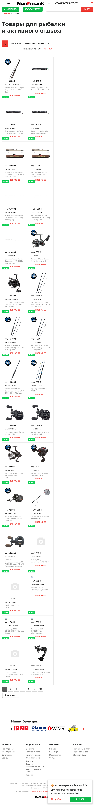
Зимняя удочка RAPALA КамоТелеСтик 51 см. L (39, 132)
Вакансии (29, 775)
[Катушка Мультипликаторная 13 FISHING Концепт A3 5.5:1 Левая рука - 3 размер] (15, 541)
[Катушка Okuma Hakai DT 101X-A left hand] (15, 413)
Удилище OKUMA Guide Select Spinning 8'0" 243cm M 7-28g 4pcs (14, 348)
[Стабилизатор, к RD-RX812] (15, 586)
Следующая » (11, 695)
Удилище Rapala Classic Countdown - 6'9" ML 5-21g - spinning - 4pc (40, 174)
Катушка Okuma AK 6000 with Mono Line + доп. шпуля (14, 475)
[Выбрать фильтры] (5, 43)
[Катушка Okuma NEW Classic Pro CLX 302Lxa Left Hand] (15, 497)
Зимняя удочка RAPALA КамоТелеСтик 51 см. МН (40, 89)
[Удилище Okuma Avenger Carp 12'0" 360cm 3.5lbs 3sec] (15, 68)
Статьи (52, 758)
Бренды (5, 758)
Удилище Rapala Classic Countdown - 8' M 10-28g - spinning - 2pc (14, 261)
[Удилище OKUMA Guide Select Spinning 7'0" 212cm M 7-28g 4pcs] (40, 326)
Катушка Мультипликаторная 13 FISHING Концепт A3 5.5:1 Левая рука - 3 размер (14, 563)
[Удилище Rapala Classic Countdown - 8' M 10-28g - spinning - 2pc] (15, 240)
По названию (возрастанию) (36, 43)
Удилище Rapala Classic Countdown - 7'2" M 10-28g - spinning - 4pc (14, 174)
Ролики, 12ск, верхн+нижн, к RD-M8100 (40, 561)
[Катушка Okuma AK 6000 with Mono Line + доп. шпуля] (15, 454)
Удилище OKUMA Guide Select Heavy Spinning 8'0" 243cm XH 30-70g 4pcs (14, 391)
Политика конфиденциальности (35, 765)
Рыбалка (53, 749)
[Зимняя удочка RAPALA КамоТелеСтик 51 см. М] (15, 112)
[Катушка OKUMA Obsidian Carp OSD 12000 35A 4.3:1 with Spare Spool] (15, 283)
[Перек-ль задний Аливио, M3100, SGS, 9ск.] (40, 653)
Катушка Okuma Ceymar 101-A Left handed (39, 474)
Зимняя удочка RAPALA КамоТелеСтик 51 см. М (14, 132)
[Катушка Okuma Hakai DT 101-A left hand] (40, 413)
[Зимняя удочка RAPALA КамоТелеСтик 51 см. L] (40, 112)
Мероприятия (55, 755)
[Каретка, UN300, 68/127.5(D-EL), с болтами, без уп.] (40, 577)
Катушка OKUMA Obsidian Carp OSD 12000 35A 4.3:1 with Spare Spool (14, 304)
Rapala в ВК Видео (80, 752)
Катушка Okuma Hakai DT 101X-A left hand (14, 433)
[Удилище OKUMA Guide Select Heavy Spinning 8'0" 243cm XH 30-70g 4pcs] (15, 369)
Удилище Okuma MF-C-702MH (39, 390)
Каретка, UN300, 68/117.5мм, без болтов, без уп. (14, 674)
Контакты (30, 761)
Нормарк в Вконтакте (81, 749)
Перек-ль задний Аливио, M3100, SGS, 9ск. (40, 673)
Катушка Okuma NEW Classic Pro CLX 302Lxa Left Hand (13, 519)
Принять (80, 799)
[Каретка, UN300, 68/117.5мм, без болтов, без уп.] (15, 653)
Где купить (11, 9)
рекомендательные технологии (42, 791)
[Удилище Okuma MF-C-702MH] (40, 369)
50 (44, 48)
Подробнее (15, 95)
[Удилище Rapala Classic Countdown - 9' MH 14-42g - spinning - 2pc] (40, 196)
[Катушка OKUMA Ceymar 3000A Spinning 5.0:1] (40, 240)
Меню (10, 3)
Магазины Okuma (33, 752)
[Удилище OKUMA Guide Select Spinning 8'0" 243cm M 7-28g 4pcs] (15, 326)
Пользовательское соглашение (33, 770)
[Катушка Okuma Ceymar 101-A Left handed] (40, 454)
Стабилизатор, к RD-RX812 (13, 606)
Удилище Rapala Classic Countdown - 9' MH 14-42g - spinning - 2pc (40, 218)
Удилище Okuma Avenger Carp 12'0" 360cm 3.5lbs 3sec (14, 90)
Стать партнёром (33, 9)
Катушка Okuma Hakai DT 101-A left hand (40, 433)
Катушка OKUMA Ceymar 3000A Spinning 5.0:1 (40, 260)
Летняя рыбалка (8, 749)
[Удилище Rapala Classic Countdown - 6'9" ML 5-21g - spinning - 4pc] (40, 153)
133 (40, 689)
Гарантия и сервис (33, 755)
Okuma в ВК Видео (80, 755)
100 (50, 48)
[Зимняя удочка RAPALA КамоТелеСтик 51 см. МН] (40, 68)
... (34, 689)
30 (39, 48)
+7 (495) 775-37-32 (66, 3)
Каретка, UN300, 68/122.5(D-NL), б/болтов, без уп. (14, 631)
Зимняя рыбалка (8, 752)
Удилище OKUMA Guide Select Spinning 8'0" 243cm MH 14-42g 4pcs (40, 304)
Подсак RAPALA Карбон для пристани (40, 518)
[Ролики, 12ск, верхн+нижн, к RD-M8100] (40, 541)
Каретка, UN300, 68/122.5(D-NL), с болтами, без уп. (37, 631)
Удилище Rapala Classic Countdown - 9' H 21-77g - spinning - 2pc (14, 218)
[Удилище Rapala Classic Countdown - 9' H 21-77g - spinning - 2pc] (15, 196)
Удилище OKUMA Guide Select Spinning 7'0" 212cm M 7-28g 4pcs (40, 348)
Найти (87, 9)
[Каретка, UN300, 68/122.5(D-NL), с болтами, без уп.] (40, 619)
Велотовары (7, 755)
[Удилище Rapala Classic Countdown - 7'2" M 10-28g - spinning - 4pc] (15, 153)
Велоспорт (53, 752)
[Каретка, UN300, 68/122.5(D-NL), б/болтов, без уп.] (15, 619)
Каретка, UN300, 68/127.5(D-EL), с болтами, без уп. (40, 590)
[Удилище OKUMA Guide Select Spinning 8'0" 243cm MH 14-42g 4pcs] (40, 283)
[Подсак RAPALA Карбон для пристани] (40, 497)
